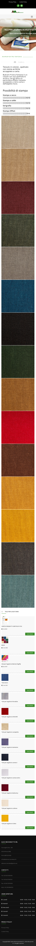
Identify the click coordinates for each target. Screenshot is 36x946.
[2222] (17, 197)
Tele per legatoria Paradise (9, 701)
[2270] (17, 460)
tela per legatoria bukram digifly (11, 664)
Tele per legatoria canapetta (10, 732)
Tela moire (4, 683)
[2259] (17, 296)
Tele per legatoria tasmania (9, 747)
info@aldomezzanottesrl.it (8, 859)
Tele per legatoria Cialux (8, 823)
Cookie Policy (23, 2)
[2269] (17, 558)
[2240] (17, 525)
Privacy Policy (12, 2)
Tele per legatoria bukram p (9, 793)
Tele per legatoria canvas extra (10, 778)
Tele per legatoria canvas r (9, 762)
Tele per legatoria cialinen (9, 808)
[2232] (17, 361)
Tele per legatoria (11, 611)
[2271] (17, 493)
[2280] (17, 329)
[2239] (17, 230)
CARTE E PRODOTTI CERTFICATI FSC (11, 626)
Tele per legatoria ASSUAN (9, 717)
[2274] (17, 394)
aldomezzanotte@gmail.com (9, 863)
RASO (3, 645)
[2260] (17, 263)
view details (30, 634)
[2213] (17, 132)
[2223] (17, 427)
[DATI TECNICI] (17, 90)
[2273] (17, 165)
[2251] (17, 591)
